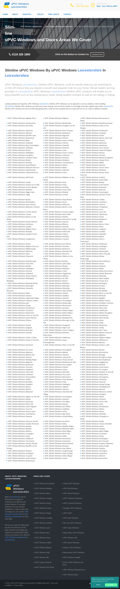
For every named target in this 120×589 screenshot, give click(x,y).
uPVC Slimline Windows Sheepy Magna (59, 310)
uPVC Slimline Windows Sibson (92, 411)
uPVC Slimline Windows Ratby (56, 424)
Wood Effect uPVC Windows (73, 533)
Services (26, 14)
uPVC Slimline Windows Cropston (57, 239)
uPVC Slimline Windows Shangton (93, 394)
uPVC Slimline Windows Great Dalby (94, 180)
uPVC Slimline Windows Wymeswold (94, 251)
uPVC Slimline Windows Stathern (20, 451)
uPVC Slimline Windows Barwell (92, 350)
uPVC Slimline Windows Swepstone (94, 453)
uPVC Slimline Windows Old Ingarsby (94, 377)
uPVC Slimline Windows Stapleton (20, 384)
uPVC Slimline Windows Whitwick (93, 170)
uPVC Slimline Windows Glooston (57, 158)
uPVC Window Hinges (43, 513)
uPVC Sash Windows (71, 518)
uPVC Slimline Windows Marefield (93, 234)
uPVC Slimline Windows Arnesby (20, 426)
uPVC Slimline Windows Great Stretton (22, 458)
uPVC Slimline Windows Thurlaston (20, 310)
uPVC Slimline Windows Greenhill (57, 145)
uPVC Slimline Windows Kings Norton (58, 200)
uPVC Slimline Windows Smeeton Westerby (97, 443)
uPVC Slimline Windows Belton (92, 269)
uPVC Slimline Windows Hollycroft (57, 204)
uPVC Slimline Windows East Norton (58, 244)
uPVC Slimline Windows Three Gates (58, 190)
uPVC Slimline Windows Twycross (20, 409)
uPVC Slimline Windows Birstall (19, 160)
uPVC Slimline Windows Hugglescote (94, 362)
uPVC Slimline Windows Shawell (93, 429)
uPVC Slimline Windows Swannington (95, 192)
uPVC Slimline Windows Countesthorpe (59, 163)
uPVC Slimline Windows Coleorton (57, 155)
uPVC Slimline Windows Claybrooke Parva (23, 172)
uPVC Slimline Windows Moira (92, 227)
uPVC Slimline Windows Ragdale (93, 298)
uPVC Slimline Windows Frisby (56, 185)
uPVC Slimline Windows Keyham (56, 352)
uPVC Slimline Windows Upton (92, 320)
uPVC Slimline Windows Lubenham (20, 374)
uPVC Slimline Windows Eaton (19, 254)
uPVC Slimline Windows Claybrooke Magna (23, 298)
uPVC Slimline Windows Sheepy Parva (95, 160)
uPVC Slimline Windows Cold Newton (21, 414)
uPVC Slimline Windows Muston (93, 153)
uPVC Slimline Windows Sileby (19, 293)
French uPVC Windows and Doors (72, 564)
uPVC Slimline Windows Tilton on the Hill (59, 345)
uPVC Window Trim (70, 538)
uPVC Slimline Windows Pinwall (19, 325)
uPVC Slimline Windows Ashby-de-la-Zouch (97, 271)
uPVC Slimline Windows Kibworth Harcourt (23, 167)
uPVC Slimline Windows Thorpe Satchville (96, 424)
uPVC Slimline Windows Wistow (19, 320)
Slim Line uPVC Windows (72, 523)
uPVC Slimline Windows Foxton (92, 135)
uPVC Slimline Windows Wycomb (57, 254)
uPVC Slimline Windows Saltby (56, 436)
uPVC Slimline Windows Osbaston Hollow (23, 301)
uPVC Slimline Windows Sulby (92, 404)
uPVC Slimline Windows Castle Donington (96, 150)
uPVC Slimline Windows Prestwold (93, 187)
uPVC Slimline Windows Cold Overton (95, 185)
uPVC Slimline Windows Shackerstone (21, 123)
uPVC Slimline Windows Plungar (56, 266)
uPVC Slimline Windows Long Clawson (22, 204)
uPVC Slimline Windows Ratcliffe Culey (22, 135)
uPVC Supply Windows (43, 562)
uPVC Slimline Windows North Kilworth (59, 443)
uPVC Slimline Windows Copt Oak (93, 212)
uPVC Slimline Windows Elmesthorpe (21, 461)
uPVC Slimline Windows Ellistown (20, 133)
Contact (67, 14)
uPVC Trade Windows (71, 528)
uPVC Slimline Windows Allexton (20, 431)
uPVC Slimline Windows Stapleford (20, 370)
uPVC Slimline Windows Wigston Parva (22, 229)
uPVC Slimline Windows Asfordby (57, 236)
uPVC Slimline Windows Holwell (56, 293)
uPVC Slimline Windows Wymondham (22, 377)
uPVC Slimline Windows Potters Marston (22, 222)
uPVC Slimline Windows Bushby (56, 261)
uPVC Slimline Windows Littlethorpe (94, 310)
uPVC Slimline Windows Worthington (21, 202)
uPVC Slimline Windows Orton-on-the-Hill (23, 315)
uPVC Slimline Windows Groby (56, 411)
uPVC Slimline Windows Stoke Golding (58, 453)
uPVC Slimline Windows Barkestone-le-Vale (60, 362)
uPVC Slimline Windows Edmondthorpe (95, 261)
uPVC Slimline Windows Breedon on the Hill (97, 372)
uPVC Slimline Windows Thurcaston (58, 374)
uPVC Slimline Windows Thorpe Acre (94, 281)
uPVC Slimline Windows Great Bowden (59, 379)
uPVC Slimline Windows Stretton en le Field (23, 185)
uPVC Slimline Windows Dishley (19, 379)
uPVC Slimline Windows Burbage (93, 355)
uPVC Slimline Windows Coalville (93, 232)
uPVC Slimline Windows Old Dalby (20, 126)
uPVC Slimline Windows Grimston (93, 399)
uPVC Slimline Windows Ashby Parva (94, 374)
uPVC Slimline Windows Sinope (19, 305)
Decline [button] (98, 584)
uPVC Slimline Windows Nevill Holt (20, 177)
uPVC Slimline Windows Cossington (21, 434)
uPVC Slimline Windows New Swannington (23, 145)
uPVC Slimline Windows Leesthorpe (94, 145)
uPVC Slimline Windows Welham (56, 276)
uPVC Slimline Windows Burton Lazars (22, 411)
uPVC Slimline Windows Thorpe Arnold (59, 360)
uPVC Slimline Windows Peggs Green (21, 192)
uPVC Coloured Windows (72, 503)
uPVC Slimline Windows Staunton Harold (23, 421)
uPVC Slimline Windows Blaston (19, 389)
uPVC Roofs (67, 513)
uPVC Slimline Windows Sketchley (57, 372)
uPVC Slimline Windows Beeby (56, 167)
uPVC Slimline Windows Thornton (20, 367)
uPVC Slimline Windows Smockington (58, 397)
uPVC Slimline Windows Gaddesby (57, 409)
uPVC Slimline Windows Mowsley (20, 232)
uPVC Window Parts (42, 533)
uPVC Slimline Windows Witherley (93, 276)
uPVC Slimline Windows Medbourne (94, 340)
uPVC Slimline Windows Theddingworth (95, 387)
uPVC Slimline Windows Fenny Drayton (59, 131)
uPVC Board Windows (71, 493)
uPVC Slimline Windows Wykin (92, 397)
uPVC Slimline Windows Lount (92, 209)
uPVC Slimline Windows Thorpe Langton (59, 212)
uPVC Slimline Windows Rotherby (57, 148)
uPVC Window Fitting (43, 503)
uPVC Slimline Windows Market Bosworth (96, 273)
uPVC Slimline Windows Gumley (56, 195)
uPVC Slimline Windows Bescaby (93, 288)
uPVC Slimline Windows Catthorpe (93, 379)
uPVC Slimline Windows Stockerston (58, 439)
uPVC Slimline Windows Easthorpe (20, 402)
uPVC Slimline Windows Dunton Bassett (22, 187)
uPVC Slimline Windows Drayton (93, 286)
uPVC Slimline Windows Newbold (93, 296)
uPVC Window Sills (42, 557)
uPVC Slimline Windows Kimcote (93, 165)
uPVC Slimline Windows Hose (55, 182)
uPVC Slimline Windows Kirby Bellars (58, 431)
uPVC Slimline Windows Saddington (21, 269)
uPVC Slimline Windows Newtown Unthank (23, 207)
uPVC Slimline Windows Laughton (93, 229)
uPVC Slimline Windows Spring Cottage (95, 384)
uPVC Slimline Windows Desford (56, 138)
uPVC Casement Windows (72, 498)
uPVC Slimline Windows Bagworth (57, 135)
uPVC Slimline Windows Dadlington (57, 384)
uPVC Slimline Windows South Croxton (59, 153)
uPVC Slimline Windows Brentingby (21, 286)
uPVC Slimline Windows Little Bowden (22, 170)
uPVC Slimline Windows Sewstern (57, 399)
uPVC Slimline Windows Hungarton (57, 325)
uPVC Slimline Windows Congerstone (21, 239)
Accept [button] (111, 584)
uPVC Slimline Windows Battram (93, 342)
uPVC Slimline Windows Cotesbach (94, 202)
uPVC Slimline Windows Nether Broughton (96, 313)
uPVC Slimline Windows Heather (56, 217)
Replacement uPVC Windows (73, 552)
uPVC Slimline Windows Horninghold (58, 350)
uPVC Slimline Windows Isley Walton (58, 448)
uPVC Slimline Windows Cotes (55, 150)
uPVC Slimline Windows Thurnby (93, 155)
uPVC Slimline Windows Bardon (19, 387)
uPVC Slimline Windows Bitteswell (20, 392)
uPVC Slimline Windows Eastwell (56, 227)
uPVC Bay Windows (70, 488)
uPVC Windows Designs (43, 498)
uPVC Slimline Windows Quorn (56, 202)
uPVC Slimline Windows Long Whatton (22, 165)
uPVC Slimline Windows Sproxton (57, 308)
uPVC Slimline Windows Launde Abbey (59, 416)
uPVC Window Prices (42, 538)
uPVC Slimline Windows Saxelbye (57, 296)
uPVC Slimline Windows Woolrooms (21, 313)
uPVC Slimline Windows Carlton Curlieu (22, 337)
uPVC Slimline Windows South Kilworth (22, 318)
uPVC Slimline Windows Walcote (93, 456)
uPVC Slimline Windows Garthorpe (20, 224)
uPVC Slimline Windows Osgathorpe (58, 273)
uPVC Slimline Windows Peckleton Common (97, 303)
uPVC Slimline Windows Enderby (93, 448)
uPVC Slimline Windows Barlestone (57, 249)
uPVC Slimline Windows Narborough (58, 303)
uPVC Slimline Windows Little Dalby (58, 264)
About (15, 14)
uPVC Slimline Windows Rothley (19, 266)
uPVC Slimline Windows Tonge (92, 323)
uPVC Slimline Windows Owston (93, 140)
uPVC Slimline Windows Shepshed (20, 143)
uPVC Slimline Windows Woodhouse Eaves (96, 123)
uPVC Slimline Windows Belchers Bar (21, 355)
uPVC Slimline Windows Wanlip (19, 399)
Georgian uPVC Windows (72, 508)
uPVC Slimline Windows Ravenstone (21, 138)
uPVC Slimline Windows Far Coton (20, 350)
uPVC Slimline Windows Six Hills (56, 278)
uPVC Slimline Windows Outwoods (94, 434)
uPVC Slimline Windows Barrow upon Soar (96, 138)
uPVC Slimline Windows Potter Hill (20, 404)
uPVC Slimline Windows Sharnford (20, 345)
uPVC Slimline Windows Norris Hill (57, 434)
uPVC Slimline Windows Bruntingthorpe (95, 360)
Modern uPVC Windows (72, 548)
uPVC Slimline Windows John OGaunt (95, 148)
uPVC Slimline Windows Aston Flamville (95, 254)
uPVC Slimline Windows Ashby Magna (58, 456)
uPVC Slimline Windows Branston (57, 446)
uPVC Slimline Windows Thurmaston (21, 441)
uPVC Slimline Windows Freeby (92, 421)
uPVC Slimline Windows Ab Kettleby (94, 291)
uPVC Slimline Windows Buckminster (94, 352)
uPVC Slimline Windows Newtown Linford (96, 392)
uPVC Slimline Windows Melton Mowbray (60, 229)
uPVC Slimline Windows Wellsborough (22, 249)
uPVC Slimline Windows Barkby (92, 182)
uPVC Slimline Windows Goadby (19, 227)
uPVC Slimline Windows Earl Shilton (58, 406)
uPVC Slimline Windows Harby (19, 436)
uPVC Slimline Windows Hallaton (56, 387)
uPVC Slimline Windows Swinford (57, 298)
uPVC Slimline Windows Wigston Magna (96, 337)
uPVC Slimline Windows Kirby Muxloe (95, 318)
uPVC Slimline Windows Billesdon (93, 335)
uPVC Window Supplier (71, 557)
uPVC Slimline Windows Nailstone (20, 352)
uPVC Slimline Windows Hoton (92, 426)
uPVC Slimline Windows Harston (20, 296)
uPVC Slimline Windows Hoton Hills (94, 402)
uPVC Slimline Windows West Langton (95, 278)
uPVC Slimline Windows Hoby (55, 382)
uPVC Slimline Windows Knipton (56, 234)
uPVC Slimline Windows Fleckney (20, 271)
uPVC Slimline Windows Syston (92, 264)
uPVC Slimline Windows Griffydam (20, 148)
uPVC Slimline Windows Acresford (57, 421)
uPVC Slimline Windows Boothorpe (20, 365)
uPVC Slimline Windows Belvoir (92, 236)
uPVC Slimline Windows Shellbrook (20, 439)
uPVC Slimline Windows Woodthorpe (94, 406)
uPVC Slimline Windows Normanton (94, 458)
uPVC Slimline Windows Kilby (92, 222)
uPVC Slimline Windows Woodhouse (94, 305)
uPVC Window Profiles (43, 543)
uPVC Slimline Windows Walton (92, 409)
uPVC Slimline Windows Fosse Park (20, 264)
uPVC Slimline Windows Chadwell (93, 133)
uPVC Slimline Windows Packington (94, 283)
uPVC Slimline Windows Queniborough (22, 261)
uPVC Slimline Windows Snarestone (57, 441)
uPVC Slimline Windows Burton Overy (95, 224)
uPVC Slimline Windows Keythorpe (94, 143)
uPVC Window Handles (43, 523)
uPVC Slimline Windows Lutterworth (58, 357)
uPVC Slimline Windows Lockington (21, 453)
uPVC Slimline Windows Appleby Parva (22, 118)
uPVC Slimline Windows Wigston (56, 118)
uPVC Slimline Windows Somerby (20, 163)
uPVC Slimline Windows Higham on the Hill (23, 397)
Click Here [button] (105, 581)
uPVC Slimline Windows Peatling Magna (22, 360)
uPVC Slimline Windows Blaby (19, 140)
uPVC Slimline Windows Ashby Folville (95, 446)
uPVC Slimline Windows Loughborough (59, 451)
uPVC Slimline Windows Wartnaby (57, 286)
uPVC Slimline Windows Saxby (56, 172)
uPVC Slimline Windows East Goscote (95, 441)
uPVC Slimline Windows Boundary (20, 330)
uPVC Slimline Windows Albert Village (94, 431)
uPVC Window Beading (43, 488)
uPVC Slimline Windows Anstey (19, 244)
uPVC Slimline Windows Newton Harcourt (96, 333)
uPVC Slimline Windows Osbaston (93, 249)
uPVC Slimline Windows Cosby (56, 271)
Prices (40, 14)
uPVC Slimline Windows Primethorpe (21, 308)
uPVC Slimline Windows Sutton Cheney (59, 140)
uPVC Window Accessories (44, 483)
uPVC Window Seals (42, 552)
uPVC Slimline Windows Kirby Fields (58, 214)
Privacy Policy (18, 585)
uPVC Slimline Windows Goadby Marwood (23, 424)
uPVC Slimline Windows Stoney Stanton (22, 276)
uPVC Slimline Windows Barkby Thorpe (95, 301)
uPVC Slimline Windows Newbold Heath (59, 429)
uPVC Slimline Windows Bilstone (56, 224)
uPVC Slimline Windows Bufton (19, 150)
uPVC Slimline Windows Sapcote (56, 222)
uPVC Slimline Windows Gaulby (19, 182)
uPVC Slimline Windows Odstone (57, 389)
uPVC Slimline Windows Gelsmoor (57, 170)
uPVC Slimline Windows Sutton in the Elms (23, 340)
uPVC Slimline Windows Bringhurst (94, 219)
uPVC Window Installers (43, 518)
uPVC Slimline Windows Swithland (20, 273)
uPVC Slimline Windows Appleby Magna (59, 426)
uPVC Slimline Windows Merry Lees (94, 308)
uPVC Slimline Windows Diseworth (20, 256)
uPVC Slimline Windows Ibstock (56, 281)
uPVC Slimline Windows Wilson (56, 165)
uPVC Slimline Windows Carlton (56, 370)
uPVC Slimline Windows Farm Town (94, 330)
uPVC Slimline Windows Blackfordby (58, 123)
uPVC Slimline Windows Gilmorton (20, 131)
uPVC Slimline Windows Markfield (93, 414)
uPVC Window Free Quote (44, 567)
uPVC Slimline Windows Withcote (20, 251)
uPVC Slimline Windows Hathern (56, 367)
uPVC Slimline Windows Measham (57, 269)
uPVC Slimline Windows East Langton (58, 365)
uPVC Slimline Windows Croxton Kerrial (22, 212)
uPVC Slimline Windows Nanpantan (94, 325)
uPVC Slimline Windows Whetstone (57, 315)
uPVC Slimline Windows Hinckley (57, 187)
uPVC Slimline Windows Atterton (93, 389)
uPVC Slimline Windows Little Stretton (58, 291)
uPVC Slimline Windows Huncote (93, 382)
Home (5, 14)
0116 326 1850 (82, 6)
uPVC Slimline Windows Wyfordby (57, 288)
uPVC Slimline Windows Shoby (92, 436)
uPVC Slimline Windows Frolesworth (94, 131)
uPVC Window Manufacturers (74, 570)
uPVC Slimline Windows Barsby (19, 200)
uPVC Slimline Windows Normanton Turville (60, 219)
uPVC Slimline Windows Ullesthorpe (94, 214)
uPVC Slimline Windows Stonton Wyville (22, 443)
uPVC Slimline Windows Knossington (94, 439)
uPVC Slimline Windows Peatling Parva (58, 318)
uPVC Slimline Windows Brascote (93, 190)
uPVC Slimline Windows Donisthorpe (94, 315)
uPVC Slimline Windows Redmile (56, 192)
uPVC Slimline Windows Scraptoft (20, 456)
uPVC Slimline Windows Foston (92, 217)
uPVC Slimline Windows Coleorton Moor (22, 158)
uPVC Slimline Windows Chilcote (56, 143)
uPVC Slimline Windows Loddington (94, 246)
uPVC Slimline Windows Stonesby (57, 246)
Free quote (53, 14)
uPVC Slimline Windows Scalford (93, 177)
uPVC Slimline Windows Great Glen (20, 372)
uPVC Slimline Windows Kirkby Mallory (59, 313)
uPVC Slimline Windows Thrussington (58, 301)
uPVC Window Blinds (42, 493)
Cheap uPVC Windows (71, 483)
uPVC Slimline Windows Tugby (19, 195)
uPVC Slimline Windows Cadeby (93, 200)
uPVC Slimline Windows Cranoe (19, 214)
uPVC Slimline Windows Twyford (93, 204)
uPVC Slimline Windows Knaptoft (93, 266)
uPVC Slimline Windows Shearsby (20, 416)
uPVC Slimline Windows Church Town (95, 167)
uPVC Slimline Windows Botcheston (58, 377)
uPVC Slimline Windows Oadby (92, 328)
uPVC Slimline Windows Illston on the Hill (96, 293)
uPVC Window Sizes (70, 575)
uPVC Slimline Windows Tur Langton (94, 370)
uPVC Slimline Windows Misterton (57, 283)
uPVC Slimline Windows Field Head (57, 232)
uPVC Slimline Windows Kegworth (20, 362)
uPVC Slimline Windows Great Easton (95, 367)
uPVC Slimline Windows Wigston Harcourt (23, 246)
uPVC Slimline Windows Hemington (94, 451)
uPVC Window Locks (42, 528)
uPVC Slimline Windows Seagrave (20, 328)
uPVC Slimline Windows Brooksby (20, 382)
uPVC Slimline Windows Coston (56, 458)
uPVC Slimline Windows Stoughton (20, 155)
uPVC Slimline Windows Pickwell (93, 365)
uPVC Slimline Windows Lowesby (20, 333)
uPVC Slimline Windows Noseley (19, 429)
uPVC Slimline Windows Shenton (20, 357)
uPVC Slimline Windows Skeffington (21, 153)
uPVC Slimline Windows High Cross (57, 328)
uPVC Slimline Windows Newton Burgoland (97, 158)
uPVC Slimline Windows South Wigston (22, 406)
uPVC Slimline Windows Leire (18, 303)
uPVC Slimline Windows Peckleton (57, 160)
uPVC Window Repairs (43, 548)
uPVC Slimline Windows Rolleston (20, 190)
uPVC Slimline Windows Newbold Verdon (23, 283)
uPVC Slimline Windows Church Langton (59, 330)
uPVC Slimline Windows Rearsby (56, 404)
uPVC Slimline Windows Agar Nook (57, 414)
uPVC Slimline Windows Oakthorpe (57, 337)
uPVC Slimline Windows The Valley (57, 402)
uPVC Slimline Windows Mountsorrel (58, 305)
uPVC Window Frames (43, 508)
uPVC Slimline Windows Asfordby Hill (58, 251)
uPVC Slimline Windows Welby (92, 163)
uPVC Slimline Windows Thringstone (94, 207)
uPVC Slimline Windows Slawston (57, 355)
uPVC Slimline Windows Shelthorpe (94, 244)
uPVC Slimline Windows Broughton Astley (96, 357)
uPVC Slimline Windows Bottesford (57, 133)
